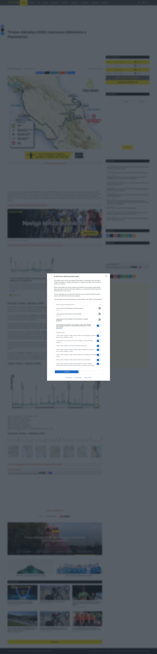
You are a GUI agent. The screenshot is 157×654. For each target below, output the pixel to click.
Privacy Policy (87, 377)
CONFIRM (67, 371)
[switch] (99, 308)
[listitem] (78, 305)
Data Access (78, 377)
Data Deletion (69, 377)
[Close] (106, 276)
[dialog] (78, 327)
